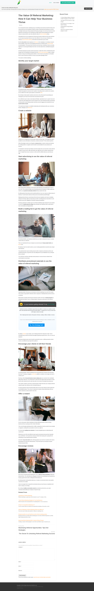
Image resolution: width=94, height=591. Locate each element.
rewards (24, 333)
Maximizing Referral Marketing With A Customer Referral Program (31, 520)
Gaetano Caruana (20, 588)
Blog (42, 586)
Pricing (25, 586)
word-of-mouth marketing (27, 39)
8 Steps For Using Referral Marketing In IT (26, 504)
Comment (20, 547)
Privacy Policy (35, 586)
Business (20, 25)
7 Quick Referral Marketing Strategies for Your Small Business (30, 500)
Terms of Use (29, 586)
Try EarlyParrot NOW (68, 2)
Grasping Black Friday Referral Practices (67, 27)
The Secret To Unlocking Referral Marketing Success (37, 533)
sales (41, 92)
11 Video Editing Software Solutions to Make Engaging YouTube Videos (68, 18)
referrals (36, 42)
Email (20, 566)
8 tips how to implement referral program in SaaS (67, 30)
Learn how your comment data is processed (42, 577)
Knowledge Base (20, 586)
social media (34, 374)
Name (19, 561)
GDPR (39, 586)
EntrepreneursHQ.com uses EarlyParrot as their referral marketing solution (32, 514)
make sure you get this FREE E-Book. (51, 9)
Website (20, 570)
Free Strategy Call (37, 325)
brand (19, 244)
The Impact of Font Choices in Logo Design (67, 21)
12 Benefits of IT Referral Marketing (25, 495)
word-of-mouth (50, 43)
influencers (30, 107)
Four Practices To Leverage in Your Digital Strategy (67, 24)
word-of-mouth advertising (43, 52)
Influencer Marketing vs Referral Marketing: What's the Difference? (31, 509)
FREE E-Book (88, 8)
